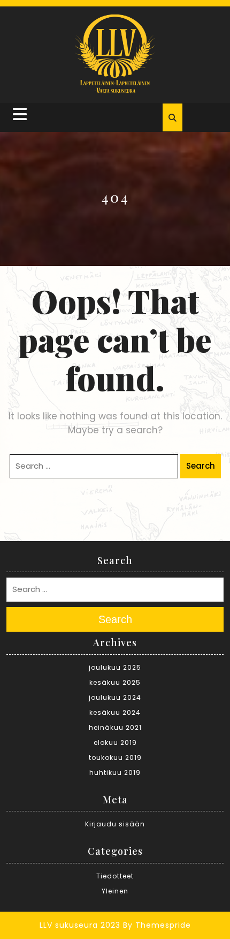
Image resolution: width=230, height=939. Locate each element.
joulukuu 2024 (115, 697)
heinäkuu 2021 (115, 727)
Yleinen (115, 891)
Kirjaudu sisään (115, 824)
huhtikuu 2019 (115, 772)
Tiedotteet (115, 876)
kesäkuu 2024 (115, 712)
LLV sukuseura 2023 (80, 925)
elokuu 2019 (115, 742)
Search (200, 465)
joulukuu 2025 (115, 667)
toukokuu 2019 (115, 757)
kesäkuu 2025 (115, 682)
